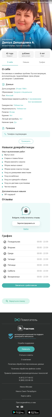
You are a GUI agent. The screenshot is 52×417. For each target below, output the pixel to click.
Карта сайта (26, 396)
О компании (26, 360)
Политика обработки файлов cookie (26, 369)
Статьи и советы (26, 355)
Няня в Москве (26, 387)
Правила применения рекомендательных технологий (26, 373)
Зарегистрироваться (26, 223)
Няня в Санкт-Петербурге (26, 391)
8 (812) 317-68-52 (26, 378)
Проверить (26, 141)
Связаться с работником (26, 285)
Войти (26, 229)
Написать (26, 349)
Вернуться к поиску (17, 301)
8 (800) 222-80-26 (26, 380)
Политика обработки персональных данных (26, 364)
